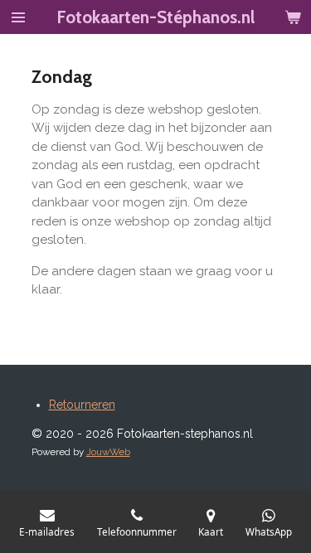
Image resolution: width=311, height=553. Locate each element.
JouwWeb (108, 452)
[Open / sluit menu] (18, 17)
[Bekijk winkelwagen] (293, 17)
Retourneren (82, 404)
